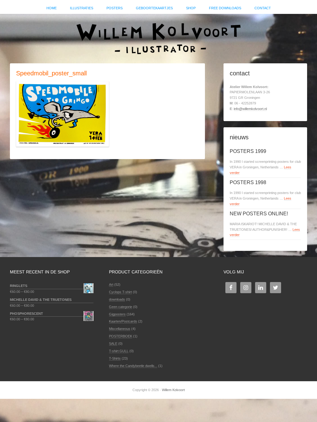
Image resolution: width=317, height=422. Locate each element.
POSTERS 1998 (248, 182)
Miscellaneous (119, 329)
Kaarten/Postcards (123, 321)
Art (111, 284)
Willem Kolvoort (158, 35)
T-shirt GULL (118, 351)
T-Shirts (115, 358)
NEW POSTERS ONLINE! (259, 213)
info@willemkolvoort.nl (250, 109)
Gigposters (117, 314)
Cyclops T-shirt (120, 292)
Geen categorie (120, 307)
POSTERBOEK (120, 336)
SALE (113, 343)
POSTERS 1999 (248, 151)
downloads (117, 299)
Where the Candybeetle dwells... (133, 366)
